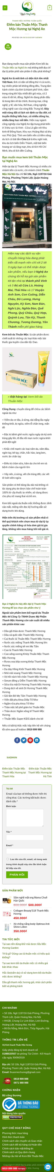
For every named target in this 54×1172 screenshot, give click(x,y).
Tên (8, 832)
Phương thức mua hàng (15, 1133)
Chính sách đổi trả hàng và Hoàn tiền (22, 1144)
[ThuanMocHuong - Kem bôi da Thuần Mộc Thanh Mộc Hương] (27, 8)
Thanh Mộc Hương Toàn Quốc (27, 21)
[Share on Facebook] (17, 740)
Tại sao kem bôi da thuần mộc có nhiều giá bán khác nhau (25, 965)
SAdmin (38, 37)
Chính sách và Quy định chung (18, 1152)
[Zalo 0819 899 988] (48, 1167)
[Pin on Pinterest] (30, 740)
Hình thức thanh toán (13, 1137)
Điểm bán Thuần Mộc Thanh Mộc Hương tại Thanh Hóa (14, 772)
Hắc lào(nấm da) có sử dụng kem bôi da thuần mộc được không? (26, 974)
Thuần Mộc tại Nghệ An (14, 67)
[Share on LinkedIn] (37, 740)
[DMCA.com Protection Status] (12, 1117)
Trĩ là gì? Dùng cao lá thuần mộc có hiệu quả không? (26, 955)
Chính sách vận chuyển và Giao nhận (22, 1141)
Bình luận (11, 806)
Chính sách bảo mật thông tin (17, 1148)
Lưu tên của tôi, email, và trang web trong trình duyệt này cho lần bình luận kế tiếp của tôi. (26, 863)
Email (9, 845)
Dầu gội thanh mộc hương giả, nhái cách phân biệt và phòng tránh (27, 984)
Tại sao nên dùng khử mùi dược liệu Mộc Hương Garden (24, 946)
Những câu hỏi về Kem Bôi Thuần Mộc (23, 1156)
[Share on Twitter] (24, 740)
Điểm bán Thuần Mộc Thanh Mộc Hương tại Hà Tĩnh (40, 772)
